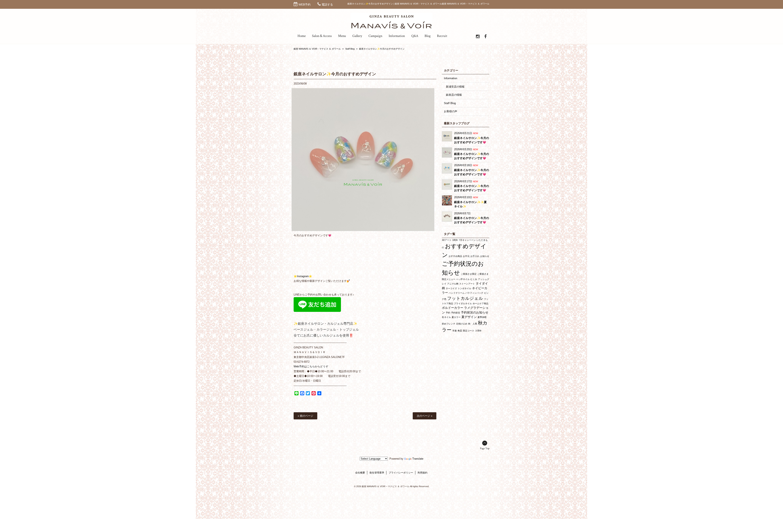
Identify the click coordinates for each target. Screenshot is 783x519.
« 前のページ (305, 415)
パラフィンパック (474, 293)
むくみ (473, 279)
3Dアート (446, 240)
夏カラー (456, 317)
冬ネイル (446, 317)
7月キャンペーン (467, 240)
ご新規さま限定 (469, 274)
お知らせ (484, 256)
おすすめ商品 (455, 256)
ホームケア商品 (480, 303)
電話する (327, 4)
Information (450, 78)
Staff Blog (350, 49)
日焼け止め (461, 323)
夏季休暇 (482, 317)
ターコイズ (451, 288)
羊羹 (454, 330)
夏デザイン (469, 317)
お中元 (466, 256)
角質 (460, 330)
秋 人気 (472, 323)
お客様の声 (450, 111)
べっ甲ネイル (463, 279)
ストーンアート (467, 283)
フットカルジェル (465, 298)
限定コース (468, 330)
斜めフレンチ (448, 323)
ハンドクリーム (456, 293)
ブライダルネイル (463, 303)
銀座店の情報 (454, 94)
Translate (417, 458)
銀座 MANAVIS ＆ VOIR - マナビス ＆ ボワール (317, 49)
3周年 (455, 240)
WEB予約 (305, 4)
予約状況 (455, 312)
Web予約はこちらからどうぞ (311, 366)
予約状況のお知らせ (474, 312)
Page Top (484, 448)
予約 (448, 312)
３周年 (478, 330)
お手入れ (474, 256)
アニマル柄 (452, 283)
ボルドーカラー (452, 307)
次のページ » (424, 415)
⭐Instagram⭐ (303, 276)
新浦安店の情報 (455, 86)
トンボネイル (464, 288)
